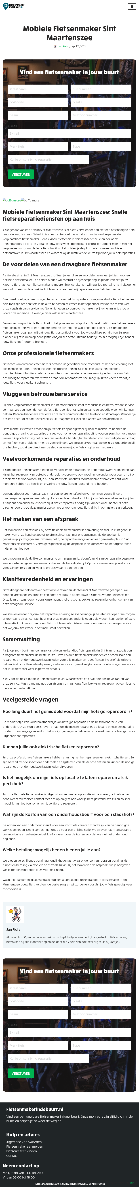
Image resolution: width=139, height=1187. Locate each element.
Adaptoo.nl (98, 1183)
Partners (71, 1183)
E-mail (12, 126)
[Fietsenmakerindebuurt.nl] (13, 6)
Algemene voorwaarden (24, 1142)
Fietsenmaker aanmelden (24, 1146)
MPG (132, 1182)
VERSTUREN (21, 174)
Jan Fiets (63, 46)
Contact (12, 1156)
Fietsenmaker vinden (21, 1151)
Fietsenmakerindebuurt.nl (49, 1183)
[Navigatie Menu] (132, 6)
